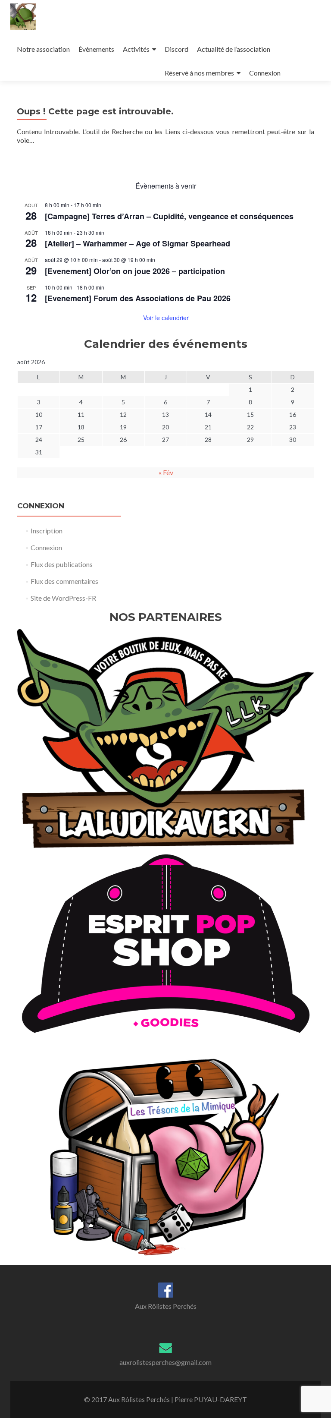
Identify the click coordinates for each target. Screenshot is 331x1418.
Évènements (96, 49)
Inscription (46, 530)
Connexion (265, 73)
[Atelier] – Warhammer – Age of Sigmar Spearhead (137, 243)
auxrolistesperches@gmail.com (165, 1362)
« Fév (166, 472)
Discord (176, 49)
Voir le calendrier (166, 317)
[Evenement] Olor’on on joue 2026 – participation (135, 271)
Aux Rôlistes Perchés (166, 1306)
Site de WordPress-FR (63, 598)
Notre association (43, 49)
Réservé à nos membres (199, 73)
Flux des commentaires (64, 581)
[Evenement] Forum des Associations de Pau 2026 (138, 298)
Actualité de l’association (233, 49)
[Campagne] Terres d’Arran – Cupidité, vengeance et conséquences (169, 216)
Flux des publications (62, 564)
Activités (136, 49)
